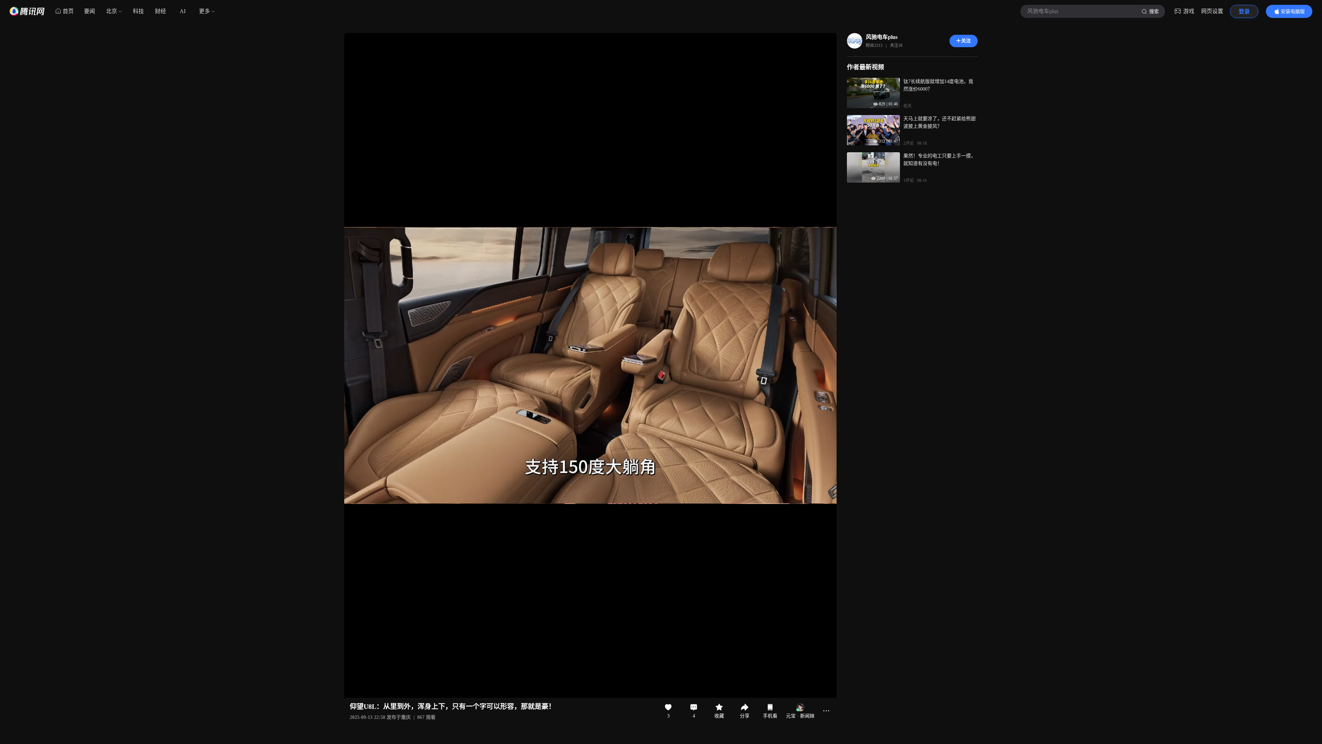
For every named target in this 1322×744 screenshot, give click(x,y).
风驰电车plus (882, 37)
